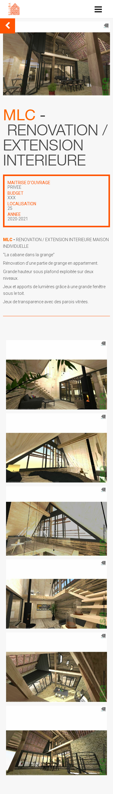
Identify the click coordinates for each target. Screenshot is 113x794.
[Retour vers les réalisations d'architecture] (7, 25)
